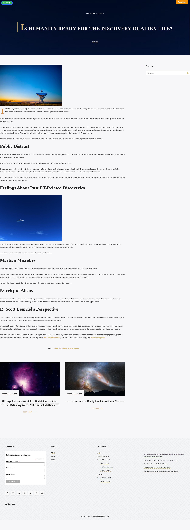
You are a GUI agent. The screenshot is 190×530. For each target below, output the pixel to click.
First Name (10, 468)
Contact (100, 474)
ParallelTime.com (103, 456)
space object (73, 348)
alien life (57, 348)
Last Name (10, 474)
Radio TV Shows (105, 470)
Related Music (105, 460)
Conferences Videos (107, 467)
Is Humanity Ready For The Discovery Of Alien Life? (161, 460)
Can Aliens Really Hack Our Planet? (155, 464)
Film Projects (104, 463)
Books (53, 460)
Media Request (105, 481)
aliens (64, 348)
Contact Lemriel (105, 478)
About (53, 456)
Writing (95, 41)
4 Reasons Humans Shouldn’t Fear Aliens (157, 467)
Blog (98, 452)
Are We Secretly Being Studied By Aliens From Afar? (161, 471)
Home (53, 452)
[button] (7, 3)
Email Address (13, 461)
